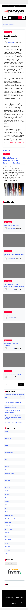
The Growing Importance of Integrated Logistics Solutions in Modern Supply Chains (14, 396)
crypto (6, 459)
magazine (7, 532)
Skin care (7, 546)
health (6, 508)
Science (7, 543)
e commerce (8, 476)
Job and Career (8, 525)
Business (7, 442)
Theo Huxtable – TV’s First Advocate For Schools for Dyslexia (14, 285)
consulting (7, 455)
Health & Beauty (9, 511)
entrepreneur (8, 483)
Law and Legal (8, 32)
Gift (6, 504)
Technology (6, 153)
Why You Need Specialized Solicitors (11, 344)
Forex (6, 497)
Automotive (8, 435)
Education (7, 480)
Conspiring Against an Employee (13, 374)
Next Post (5, 150)
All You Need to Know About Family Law (14, 255)
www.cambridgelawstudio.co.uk (17, 142)
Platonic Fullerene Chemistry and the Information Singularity (12, 160)
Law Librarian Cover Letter (11, 225)
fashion (7, 490)
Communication (9, 452)
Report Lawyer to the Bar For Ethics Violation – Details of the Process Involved (13, 417)
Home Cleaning (9, 515)
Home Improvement (10, 518)
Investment (8, 522)
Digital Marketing (9, 473)
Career (7, 445)
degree (7, 466)
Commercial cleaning (10, 449)
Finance (7, 494)
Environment (8, 487)
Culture (7, 462)
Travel (6, 553)
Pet (6, 536)
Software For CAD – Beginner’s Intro (13, 422)
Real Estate (8, 539)
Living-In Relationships (10, 315)
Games (7, 501)
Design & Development (10, 469)
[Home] (5, 17)
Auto (6, 431)
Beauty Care (8, 438)
